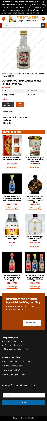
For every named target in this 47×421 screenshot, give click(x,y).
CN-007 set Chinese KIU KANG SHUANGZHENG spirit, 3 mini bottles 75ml (35, 278)
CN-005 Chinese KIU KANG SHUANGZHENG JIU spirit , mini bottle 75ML (12, 278)
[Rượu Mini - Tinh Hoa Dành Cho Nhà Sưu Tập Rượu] (23, 19)
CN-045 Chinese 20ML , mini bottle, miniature (12, 159)
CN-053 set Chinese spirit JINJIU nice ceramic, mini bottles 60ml (35, 199)
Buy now (20, 105)
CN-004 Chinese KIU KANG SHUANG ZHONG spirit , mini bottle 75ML (12, 198)
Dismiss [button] (43, 13)
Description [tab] (8, 112)
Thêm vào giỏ (7, 105)
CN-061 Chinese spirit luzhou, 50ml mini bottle (35, 238)
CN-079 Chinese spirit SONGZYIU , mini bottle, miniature (35, 160)
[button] (3, 19)
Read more (12, 246)
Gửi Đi (23, 402)
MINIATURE (12, 74)
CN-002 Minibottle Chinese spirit (12, 238)
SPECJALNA (31, 95)
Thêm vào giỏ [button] (12, 167)
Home (4, 74)
